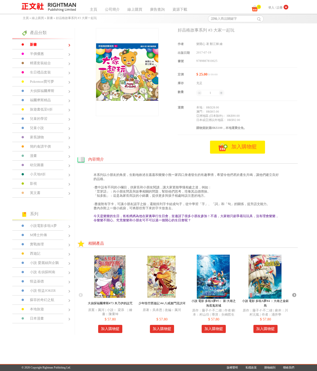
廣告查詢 (157, 9)
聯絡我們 (288, 367)
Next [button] (294, 295)
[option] (110, 295)
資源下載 (179, 9)
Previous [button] (80, 295)
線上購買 (134, 9)
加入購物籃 (110, 329)
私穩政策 (251, 367)
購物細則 (269, 367)
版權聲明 (232, 367)
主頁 (93, 9)
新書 (50, 18)
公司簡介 (112, 9)
